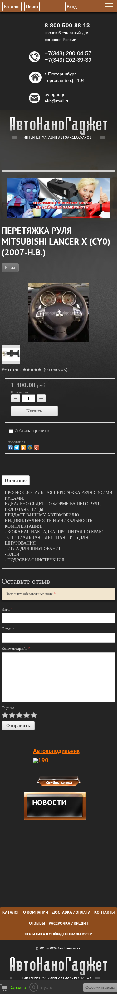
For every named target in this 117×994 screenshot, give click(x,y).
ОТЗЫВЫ (37, 923)
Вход (72, 6)
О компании (35, 912)
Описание (16, 480)
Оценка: (9, 708)
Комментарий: (16, 648)
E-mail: (8, 628)
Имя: (7, 609)
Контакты (104, 912)
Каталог (12, 6)
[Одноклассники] (24, 447)
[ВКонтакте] (11, 447)
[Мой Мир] (30, 447)
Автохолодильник (56, 751)
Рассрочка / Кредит (68, 923)
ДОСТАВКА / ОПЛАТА (71, 912)
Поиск (32, 6)
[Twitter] (17, 447)
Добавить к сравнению (32, 431)
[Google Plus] (37, 447)
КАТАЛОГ (10, 912)
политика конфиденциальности (59, 934)
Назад (10, 267)
